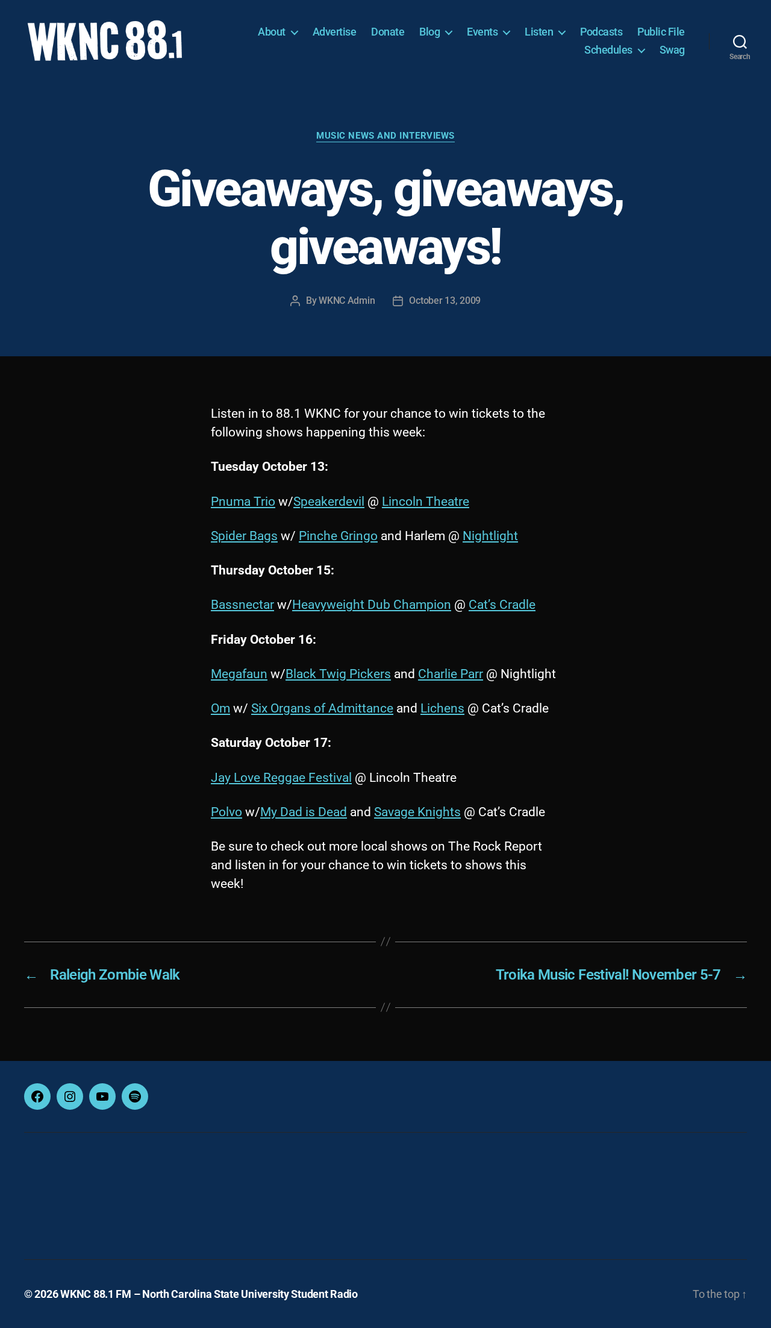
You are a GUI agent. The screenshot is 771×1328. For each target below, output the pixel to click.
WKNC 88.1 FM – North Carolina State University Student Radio (209, 1294)
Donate (387, 31)
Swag (672, 49)
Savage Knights (417, 812)
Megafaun (239, 674)
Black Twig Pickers (338, 674)
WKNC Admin (347, 300)
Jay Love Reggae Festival (281, 777)
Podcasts (601, 31)
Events (482, 31)
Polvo (226, 812)
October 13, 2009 (445, 300)
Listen (539, 31)
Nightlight (490, 536)
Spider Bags (244, 536)
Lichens (442, 708)
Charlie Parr (450, 674)
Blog (429, 31)
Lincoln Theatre (425, 501)
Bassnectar (242, 604)
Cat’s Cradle (502, 604)
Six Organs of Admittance (322, 708)
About (272, 31)
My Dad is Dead (303, 812)
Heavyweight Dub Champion (371, 604)
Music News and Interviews (385, 135)
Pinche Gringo (338, 536)
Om (220, 708)
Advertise (335, 31)
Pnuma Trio (243, 501)
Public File (661, 31)
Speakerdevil (328, 501)
